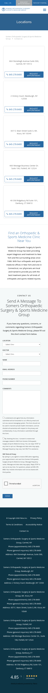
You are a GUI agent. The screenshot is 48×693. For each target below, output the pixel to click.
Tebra (35, 683)
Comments (7, 389)
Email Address (9, 369)
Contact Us (18, 39)
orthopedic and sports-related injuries (23, 278)
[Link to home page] (21, 9)
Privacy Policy (36, 518)
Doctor (6, 350)
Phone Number (9, 379)
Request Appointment (33, 74)
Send (7, 496)
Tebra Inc (23, 518)
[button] (24, 3)
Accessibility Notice (34, 524)
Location (6, 341)
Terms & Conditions (14, 524)
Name (5, 360)
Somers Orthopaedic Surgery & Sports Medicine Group (23, 37)
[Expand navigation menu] (44, 9)
